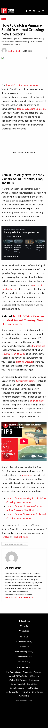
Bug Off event (37, 400)
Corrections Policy (24, 641)
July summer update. (26, 381)
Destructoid (34, 680)
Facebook (25, 621)
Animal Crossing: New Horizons (22, 85)
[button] (43, 10)
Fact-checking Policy (24, 651)
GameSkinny (32, 684)
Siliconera (34, 676)
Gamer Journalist (18, 684)
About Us (24, 636)
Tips (3, 19)
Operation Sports (17, 688)
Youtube (25, 631)
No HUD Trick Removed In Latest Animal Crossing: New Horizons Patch (23, 320)
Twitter (5, 537)
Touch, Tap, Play (12, 692)
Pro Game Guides (13, 672)
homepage (27, 475)
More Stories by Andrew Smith (19, 597)
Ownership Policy (24, 656)
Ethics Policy (24, 646)
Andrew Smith (14, 51)
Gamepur (38, 672)
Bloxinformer (37, 692)
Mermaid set (38, 346)
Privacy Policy (24, 661)
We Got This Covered (18, 680)
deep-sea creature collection (31, 108)
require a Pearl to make (13, 353)
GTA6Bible (24, 696)
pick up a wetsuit (24, 361)
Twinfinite (27, 672)
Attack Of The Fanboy (18, 676)
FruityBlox (25, 692)
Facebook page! (20, 537)
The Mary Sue (32, 688)
